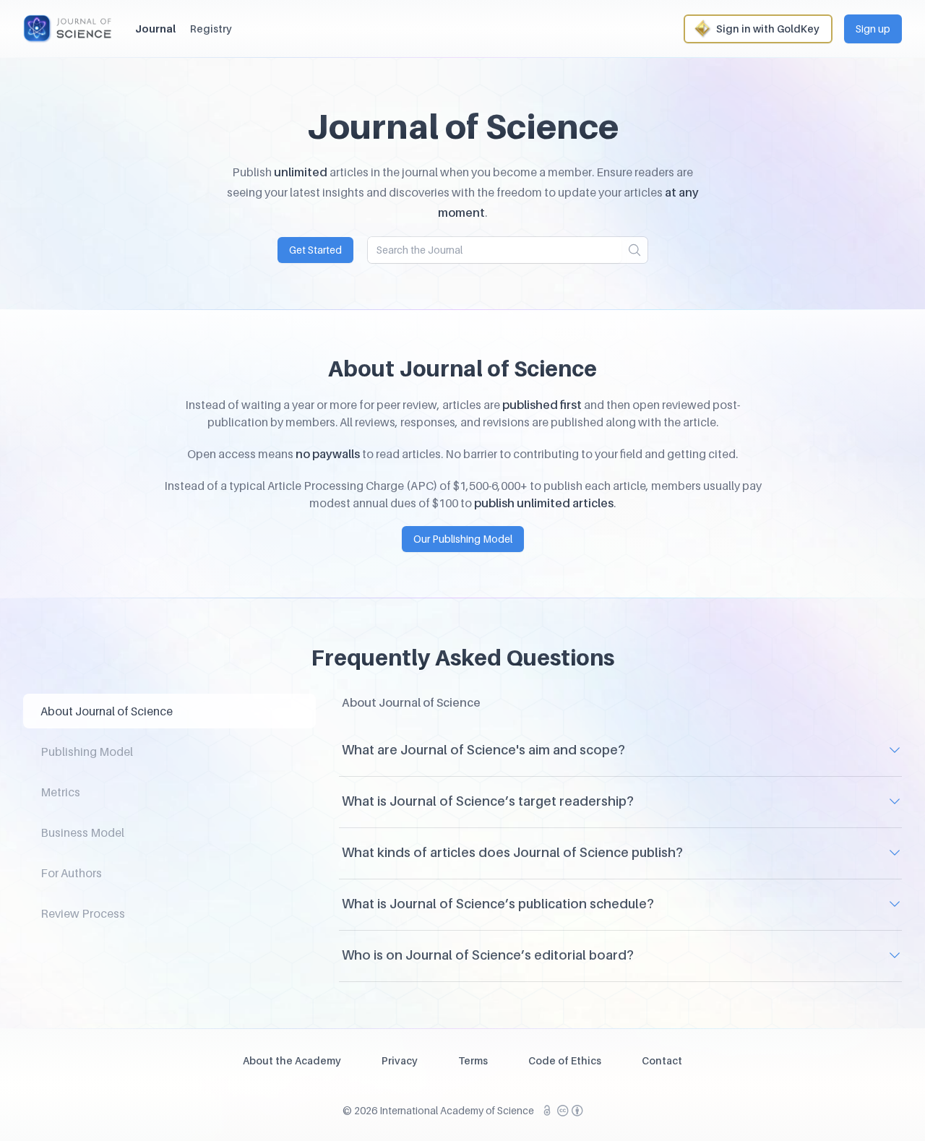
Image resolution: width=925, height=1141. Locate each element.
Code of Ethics (564, 1060)
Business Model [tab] (82, 832)
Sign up (873, 28)
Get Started (315, 250)
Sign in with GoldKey (767, 28)
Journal (155, 28)
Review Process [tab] (82, 913)
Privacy (400, 1060)
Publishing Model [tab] (86, 751)
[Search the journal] (634, 250)
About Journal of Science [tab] (106, 711)
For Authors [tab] (71, 873)
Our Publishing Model (462, 539)
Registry (211, 28)
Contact (662, 1060)
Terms (473, 1060)
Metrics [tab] (60, 792)
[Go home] (67, 28)
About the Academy (292, 1060)
